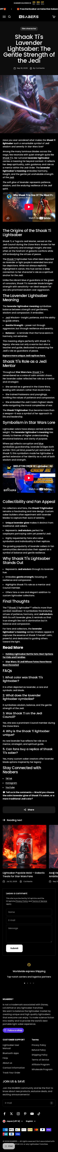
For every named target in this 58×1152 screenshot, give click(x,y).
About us (7, 1063)
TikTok (9, 778)
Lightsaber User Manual (11, 1047)
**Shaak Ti (12, 607)
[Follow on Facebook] (4, 1114)
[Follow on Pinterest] (25, 1114)
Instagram (11, 783)
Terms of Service (39, 901)
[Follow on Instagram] (18, 1114)
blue (41, 443)
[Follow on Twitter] (11, 1114)
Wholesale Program (42, 1069)
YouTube (10, 787)
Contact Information (14, 1067)
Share (31, 809)
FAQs (5, 1058)
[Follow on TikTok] (39, 1114)
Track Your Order (11, 1072)
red (11, 443)
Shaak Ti (7, 158)
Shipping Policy (39, 1054)
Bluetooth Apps (11, 1053)
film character (29, 28)
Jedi (11, 177)
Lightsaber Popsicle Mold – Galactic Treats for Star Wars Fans (24, 874)
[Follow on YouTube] (32, 1114)
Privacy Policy (22, 901)
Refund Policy (39, 1050)
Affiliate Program (41, 1064)
